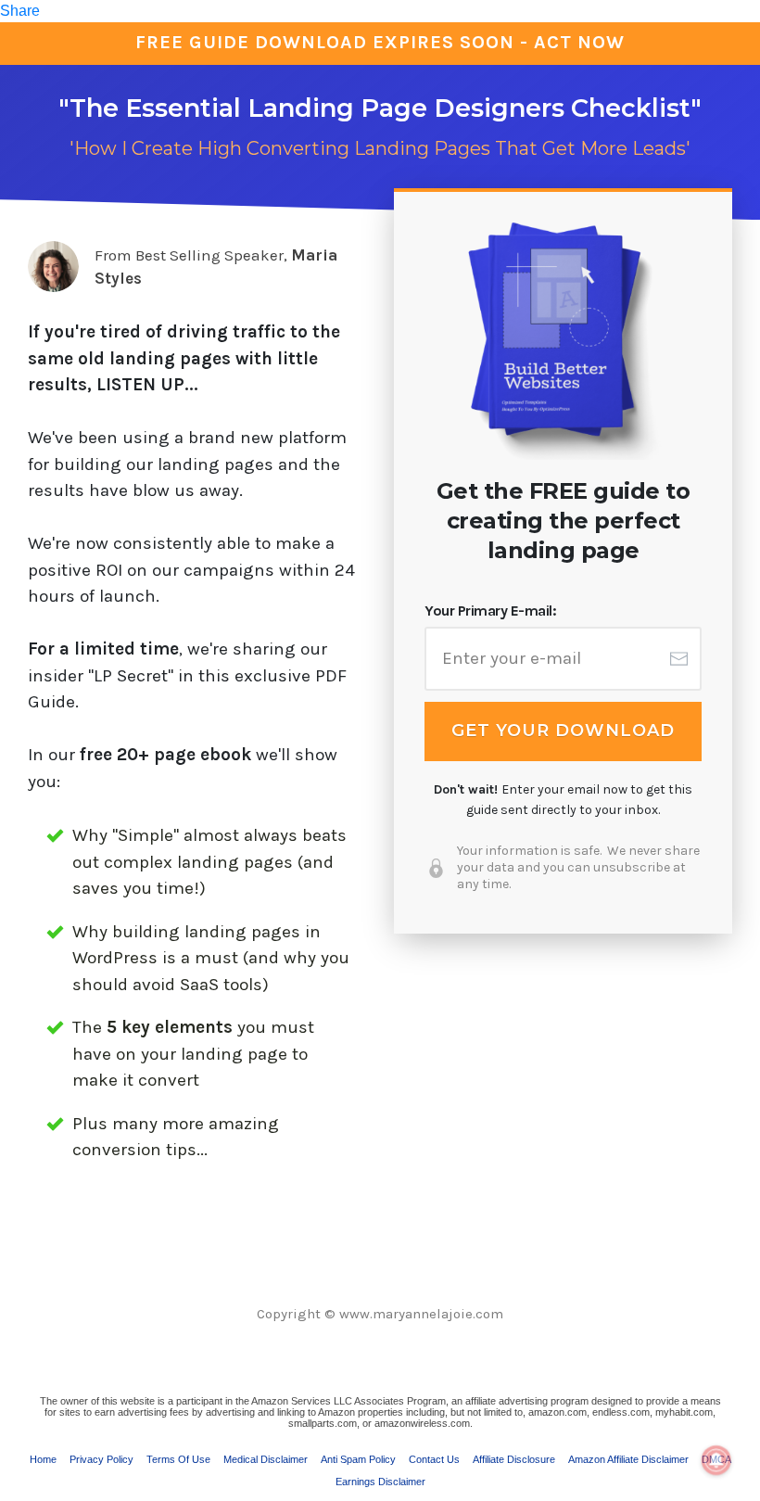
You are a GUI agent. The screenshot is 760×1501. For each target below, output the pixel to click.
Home (43, 1459)
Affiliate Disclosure (514, 1459)
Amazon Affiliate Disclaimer (628, 1459)
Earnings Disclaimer (380, 1481)
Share (20, 11)
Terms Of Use (178, 1459)
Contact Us (434, 1459)
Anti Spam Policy (358, 1459)
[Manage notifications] (716, 1460)
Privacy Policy (101, 1459)
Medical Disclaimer (265, 1459)
